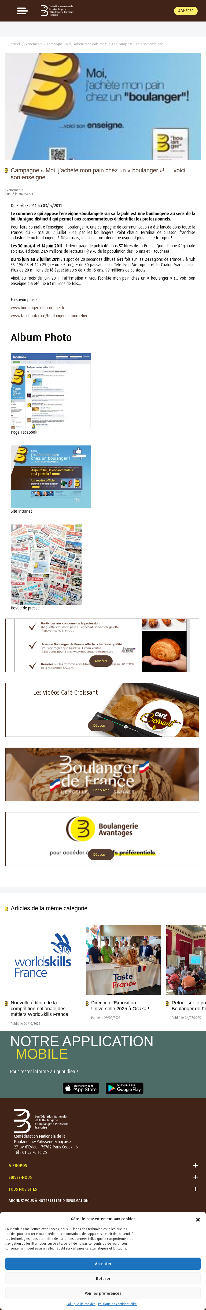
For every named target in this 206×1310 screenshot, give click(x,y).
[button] (198, 1218)
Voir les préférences (103, 1293)
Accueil (16, 44)
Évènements (33, 44)
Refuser (103, 1278)
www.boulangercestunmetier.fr (37, 307)
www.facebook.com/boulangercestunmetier (49, 315)
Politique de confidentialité (117, 1304)
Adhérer (186, 10)
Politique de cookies (81, 1304)
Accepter (103, 1263)
